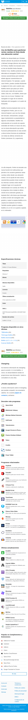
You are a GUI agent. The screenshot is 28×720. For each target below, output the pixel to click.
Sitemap (3, 692)
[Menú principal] (26, 1)
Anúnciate (4, 689)
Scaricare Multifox (6, 343)
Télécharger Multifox (7, 335)
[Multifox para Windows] (3, 10)
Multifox (13, 8)
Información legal (19, 694)
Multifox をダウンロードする (9, 340)
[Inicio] (1, 5)
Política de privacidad (21, 691)
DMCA (16, 697)
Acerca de (4, 683)
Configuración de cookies (19, 700)
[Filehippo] (5, 1)
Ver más (14, 673)
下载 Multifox (4, 332)
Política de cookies (20, 688)
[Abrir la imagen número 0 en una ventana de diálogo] (13, 222)
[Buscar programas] (23, 1)
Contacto (3, 686)
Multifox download (6, 337)
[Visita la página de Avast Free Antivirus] (14, 14)
